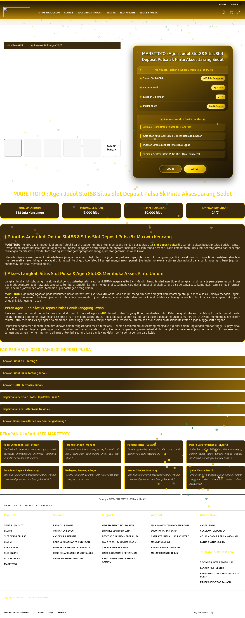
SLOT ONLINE (11, 553)
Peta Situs (62, 612)
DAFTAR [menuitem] (234, 4)
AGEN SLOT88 (11, 547)
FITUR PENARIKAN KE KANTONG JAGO (73, 553)
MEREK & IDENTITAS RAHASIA (216, 582)
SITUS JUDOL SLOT (13, 525)
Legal (50, 612)
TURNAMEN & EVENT (64, 530)
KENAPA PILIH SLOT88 (212, 568)
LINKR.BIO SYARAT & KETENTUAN (119, 553)
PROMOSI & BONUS (63, 525)
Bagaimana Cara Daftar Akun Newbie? (26, 409)
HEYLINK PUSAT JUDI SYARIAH (118, 525)
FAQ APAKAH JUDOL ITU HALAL (119, 542)
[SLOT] (17, 12)
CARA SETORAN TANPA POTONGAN (71, 542)
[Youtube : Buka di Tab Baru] (239, 612)
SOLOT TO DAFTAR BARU (164, 530)
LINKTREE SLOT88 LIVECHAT (116, 530)
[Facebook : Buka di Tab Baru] (219, 612)
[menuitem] (49, 13)
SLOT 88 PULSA (12, 558)
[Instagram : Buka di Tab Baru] (232, 612)
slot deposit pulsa (165, 244)
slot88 (102, 313)
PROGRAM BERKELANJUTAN (68, 558)
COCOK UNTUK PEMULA (212, 530)
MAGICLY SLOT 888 (160, 542)
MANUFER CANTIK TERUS (164, 553)
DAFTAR (195, 168)
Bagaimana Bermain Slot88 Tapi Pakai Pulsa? (31, 397)
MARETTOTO (12, 294)
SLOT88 (8, 530)
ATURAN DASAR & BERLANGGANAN (219, 536)
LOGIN (170, 168)
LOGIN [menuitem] (222, 4)
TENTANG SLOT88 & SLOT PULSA (217, 562)
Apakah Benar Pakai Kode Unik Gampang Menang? (34, 421)
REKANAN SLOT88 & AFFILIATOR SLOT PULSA (219, 575)
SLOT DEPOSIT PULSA (15, 536)
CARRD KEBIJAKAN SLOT (115, 547)
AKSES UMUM (207, 525)
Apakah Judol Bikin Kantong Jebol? (25, 373)
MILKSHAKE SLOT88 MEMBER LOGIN (170, 525)
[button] (231, 12)
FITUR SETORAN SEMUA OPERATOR (71, 547)
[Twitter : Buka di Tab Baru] (226, 612)
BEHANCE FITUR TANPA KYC (166, 547)
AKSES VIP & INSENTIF (64, 536)
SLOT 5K (8, 542)
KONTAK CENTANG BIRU (212, 542)
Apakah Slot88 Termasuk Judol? (23, 385)
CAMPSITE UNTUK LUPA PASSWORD (170, 536)
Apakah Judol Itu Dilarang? (20, 361)
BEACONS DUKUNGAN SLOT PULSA (120, 536)
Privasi (41, 612)
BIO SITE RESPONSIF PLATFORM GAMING (118, 560)
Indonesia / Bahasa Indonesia (16, 612)
